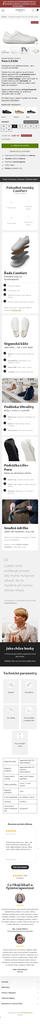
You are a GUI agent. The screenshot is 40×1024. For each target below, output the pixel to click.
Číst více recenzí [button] (20, 867)
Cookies (20, 1015)
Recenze (21, 179)
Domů (4, 17)
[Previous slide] (1, 848)
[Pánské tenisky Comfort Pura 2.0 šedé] (31, 110)
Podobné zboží (31, 179)
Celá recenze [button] (11, 859)
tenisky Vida (16, 310)
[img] (11, 831)
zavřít (37, 3)
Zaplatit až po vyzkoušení (20, 151)
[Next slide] (38, 848)
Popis (5, 179)
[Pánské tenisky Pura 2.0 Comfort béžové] (19, 110)
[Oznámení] (19, 4)
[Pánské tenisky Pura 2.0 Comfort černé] (7, 110)
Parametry (12, 179)
